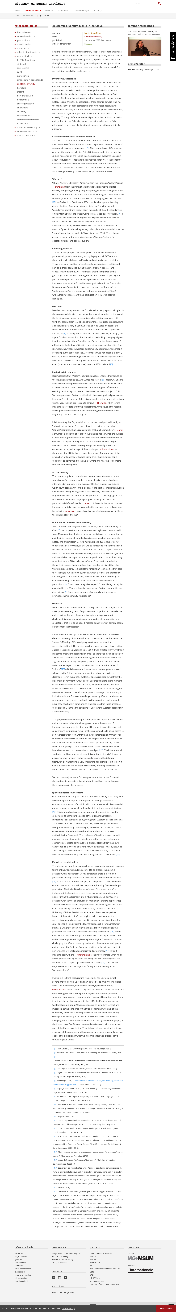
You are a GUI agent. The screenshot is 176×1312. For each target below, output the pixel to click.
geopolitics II (23, 56)
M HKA (93, 1256)
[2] (53, 202)
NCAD (92, 1265)
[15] (54, 881)
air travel (21, 64)
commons (22, 48)
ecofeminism (23, 75)
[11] (71, 711)
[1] (88, 148)
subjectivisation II (25, 131)
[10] (63, 669)
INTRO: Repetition (26, 60)
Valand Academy (61, 1256)
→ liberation (101, 402)
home (17, 10)
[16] (112, 931)
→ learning (70, 511)
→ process (86, 503)
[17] (107, 950)
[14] (118, 854)
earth (19, 71)
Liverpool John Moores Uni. (101, 1253)
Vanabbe (63, 1262)
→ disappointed (106, 449)
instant (20, 91)
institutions (63, 10)
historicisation (24, 32)
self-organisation (25, 103)
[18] (103, 962)
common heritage (81, 10)
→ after (119, 430)
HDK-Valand (95, 1278)
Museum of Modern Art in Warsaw (104, 1284)
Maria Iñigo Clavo (92, 33)
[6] (102, 379)
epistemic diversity (26, 83)
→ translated (58, 186)
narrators (49, 10)
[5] (111, 364)
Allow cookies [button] (166, 1309)
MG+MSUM (95, 1262)
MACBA (88, 43)
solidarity (21, 111)
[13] (54, 812)
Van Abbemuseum (97, 1281)
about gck (98, 10)
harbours (21, 87)
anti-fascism (23, 68)
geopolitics (22, 40)
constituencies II (25, 135)
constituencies (24, 44)
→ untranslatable (83, 954)
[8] (66, 584)
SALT (92, 1275)
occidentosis (23, 99)
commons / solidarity (27, 127)
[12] (101, 750)
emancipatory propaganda (30, 79)
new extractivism (25, 95)
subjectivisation (24, 36)
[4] (64, 333)
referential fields (32, 10)
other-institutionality (27, 52)
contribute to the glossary (63, 1292)
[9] (66, 592)
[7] (59, 530)
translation (22, 123)
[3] (119, 213)
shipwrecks (22, 107)
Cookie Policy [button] (68, 1308)
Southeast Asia (24, 115)
